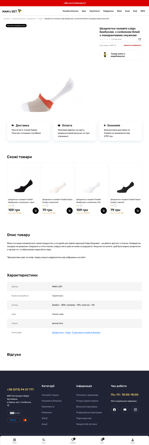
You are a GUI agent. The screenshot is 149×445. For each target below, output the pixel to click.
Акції (44, 424)
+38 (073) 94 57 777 (20, 389)
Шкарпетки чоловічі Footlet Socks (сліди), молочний (57, 200)
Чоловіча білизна (18, 19)
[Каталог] (14, 439)
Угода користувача (87, 400)
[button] (143, 11)
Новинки (47, 412)
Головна (6, 19)
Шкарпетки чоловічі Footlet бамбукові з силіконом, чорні (21, 200)
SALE (45, 418)
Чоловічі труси (50, 395)
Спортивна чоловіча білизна (86, 332)
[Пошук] (44, 439)
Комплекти (48, 406)
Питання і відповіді (87, 395)
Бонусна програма (86, 406)
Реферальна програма (89, 412)
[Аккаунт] (133, 439)
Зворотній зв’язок (86, 424)
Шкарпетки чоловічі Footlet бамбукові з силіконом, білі (88, 200)
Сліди (40, 19)
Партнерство (83, 418)
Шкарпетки (31, 19)
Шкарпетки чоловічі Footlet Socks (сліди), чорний (125, 200)
